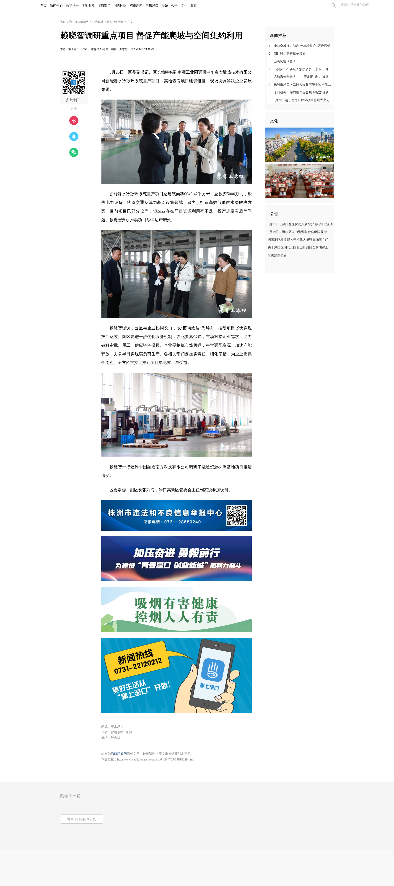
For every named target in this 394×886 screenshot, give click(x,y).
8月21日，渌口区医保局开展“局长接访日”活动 (300, 224)
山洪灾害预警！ (282, 61)
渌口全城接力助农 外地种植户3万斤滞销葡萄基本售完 (301, 46)
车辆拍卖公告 (277, 255)
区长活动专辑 (115, 21)
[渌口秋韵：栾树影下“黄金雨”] (299, 144)
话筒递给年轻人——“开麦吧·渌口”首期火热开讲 (301, 77)
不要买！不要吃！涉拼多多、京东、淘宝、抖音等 (301, 69)
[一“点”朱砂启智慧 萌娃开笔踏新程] (299, 180)
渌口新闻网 (81, 21)
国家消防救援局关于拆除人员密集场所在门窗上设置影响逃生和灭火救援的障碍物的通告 (300, 239)
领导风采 (97, 21)
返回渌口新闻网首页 (81, 819)
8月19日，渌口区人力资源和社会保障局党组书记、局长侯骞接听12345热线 (300, 232)
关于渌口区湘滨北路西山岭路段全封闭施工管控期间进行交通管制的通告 (300, 247)
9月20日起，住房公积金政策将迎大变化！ (301, 100)
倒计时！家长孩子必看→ (289, 53)
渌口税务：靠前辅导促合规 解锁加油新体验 (301, 92)
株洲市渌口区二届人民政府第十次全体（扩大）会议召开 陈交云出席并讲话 (301, 84)
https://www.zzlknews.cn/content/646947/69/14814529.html (155, 759)
